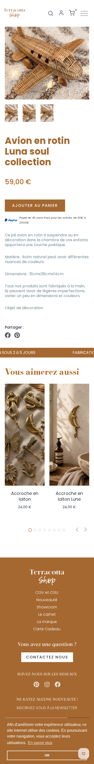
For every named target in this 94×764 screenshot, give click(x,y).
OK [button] (47, 755)
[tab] (30, 530)
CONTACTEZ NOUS (47, 657)
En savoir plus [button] (40, 743)
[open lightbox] (47, 63)
